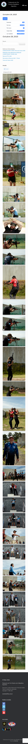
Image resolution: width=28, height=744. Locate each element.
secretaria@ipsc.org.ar (7, 693)
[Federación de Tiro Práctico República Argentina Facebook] (3, 703)
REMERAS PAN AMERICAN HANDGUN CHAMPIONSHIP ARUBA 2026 (12, 53)
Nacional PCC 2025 (7, 56)
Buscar (4, 41)
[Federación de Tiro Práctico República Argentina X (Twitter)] (3, 706)
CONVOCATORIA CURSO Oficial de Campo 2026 (14, 50)
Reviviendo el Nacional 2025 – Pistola (11, 58)
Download (5, 18)
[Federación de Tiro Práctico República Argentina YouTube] (3, 712)
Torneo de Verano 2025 (8, 60)
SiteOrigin (16, 741)
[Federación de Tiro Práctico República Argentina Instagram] (3, 709)
